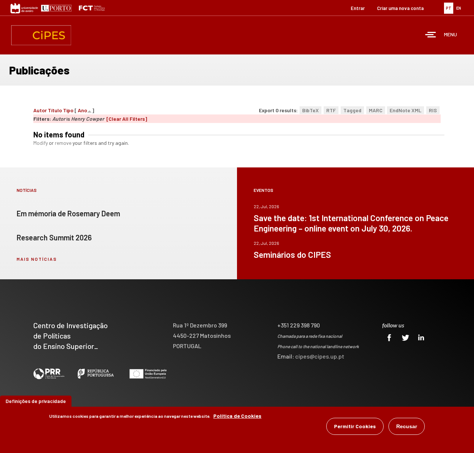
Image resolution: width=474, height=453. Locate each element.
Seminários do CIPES (292, 254)
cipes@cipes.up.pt (319, 356)
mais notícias (37, 259)
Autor (40, 110)
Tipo (68, 110)
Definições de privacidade (36, 401)
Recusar (406, 426)
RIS (433, 110)
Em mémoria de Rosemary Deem (68, 213)
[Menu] (431, 35)
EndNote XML (405, 110)
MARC (376, 110)
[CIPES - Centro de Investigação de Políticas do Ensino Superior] (41, 35)
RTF (331, 110)
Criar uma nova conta (400, 8)
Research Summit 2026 (54, 237)
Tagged (352, 110)
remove (63, 143)
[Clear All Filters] (126, 119)
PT (448, 8)
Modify (40, 143)
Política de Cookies (237, 416)
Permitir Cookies (355, 426)
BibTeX (310, 110)
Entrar (358, 8)
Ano (82, 110)
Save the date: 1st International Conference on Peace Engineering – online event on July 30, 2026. (351, 223)
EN (458, 8)
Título (55, 110)
